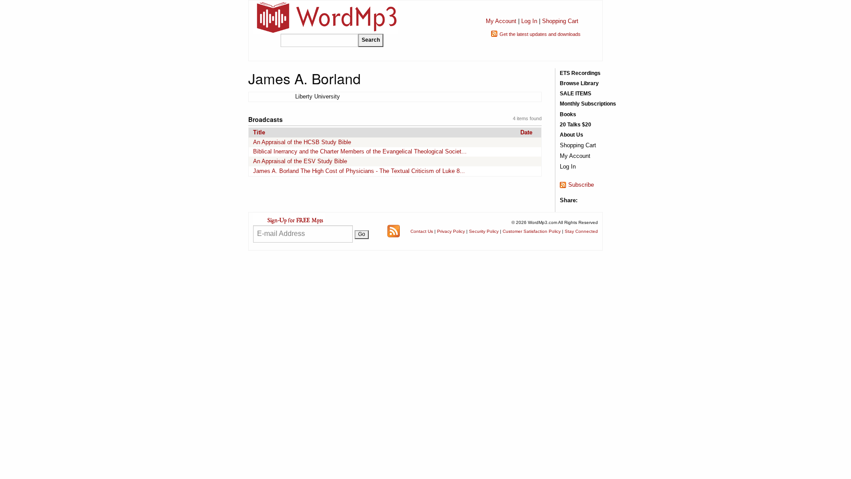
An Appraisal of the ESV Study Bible (300, 161)
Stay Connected (581, 231)
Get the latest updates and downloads (540, 34)
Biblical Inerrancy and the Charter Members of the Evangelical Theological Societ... (360, 151)
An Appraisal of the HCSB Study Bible (302, 142)
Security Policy (484, 231)
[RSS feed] (393, 231)
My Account (501, 21)
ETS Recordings (580, 73)
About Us (571, 135)
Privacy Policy (451, 231)
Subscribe (581, 184)
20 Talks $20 (575, 125)
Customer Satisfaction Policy (532, 231)
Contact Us (421, 231)
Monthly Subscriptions (588, 104)
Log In (529, 21)
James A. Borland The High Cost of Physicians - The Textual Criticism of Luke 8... (359, 171)
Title (259, 132)
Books (568, 114)
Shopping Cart (560, 21)
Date (526, 132)
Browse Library (579, 83)
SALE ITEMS (575, 93)
